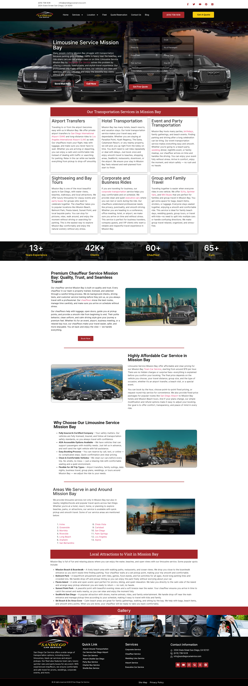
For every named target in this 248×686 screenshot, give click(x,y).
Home (65, 15)
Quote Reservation (119, 15)
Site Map (143, 682)
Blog (147, 15)
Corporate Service (133, 649)
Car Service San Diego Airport (95, 652)
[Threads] (200, 664)
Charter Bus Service (91, 665)
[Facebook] (178, 664)
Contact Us (136, 15)
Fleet (104, 15)
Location (91, 15)
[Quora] (194, 664)
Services (76, 15)
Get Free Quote (140, 87)
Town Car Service (90, 655)
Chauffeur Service (133, 654)
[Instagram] (189, 664)
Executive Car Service (134, 667)
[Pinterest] (205, 664)
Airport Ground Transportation (95, 649)
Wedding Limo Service (134, 658)
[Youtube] (183, 664)
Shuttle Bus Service (91, 668)
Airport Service (131, 663)
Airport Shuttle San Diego (93, 659)
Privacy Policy (157, 682)
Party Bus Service (90, 662)
